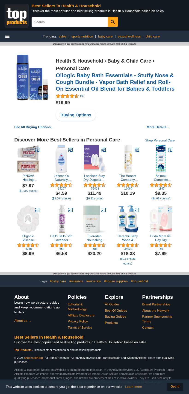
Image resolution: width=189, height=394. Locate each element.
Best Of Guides (116, 310)
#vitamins (76, 281)
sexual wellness (129, 36)
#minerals (93, 281)
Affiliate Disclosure (81, 315)
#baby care (58, 281)
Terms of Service (80, 327)
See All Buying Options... (33, 127)
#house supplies (116, 281)
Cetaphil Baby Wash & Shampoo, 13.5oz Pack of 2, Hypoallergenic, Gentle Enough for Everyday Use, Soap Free (128, 238)
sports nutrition (82, 36)
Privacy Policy (78, 321)
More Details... (158, 127)
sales (62, 36)
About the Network (155, 310)
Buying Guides (115, 316)
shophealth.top (33, 357)
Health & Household (79, 61)
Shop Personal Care (160, 140)
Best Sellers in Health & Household (66, 6)
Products (111, 323)
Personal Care (73, 68)
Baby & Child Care (129, 61)
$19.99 (63, 102)
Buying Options (75, 115)
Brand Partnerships (156, 304)
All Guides (112, 304)
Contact (148, 327)
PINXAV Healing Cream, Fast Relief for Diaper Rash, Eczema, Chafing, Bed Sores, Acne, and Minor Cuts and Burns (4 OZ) (28, 178)
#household (139, 281)
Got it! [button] (175, 386)
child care (153, 36)
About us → (22, 320)
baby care (105, 36)
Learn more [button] (133, 386)
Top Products (23, 350)
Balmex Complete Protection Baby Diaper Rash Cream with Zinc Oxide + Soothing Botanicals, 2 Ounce (161, 178)
